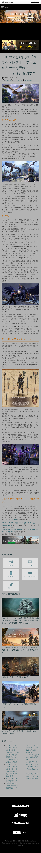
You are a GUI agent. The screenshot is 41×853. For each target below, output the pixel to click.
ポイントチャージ (35, 2)
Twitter (14, 519)
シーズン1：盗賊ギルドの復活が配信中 (32, 757)
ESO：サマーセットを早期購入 (12, 529)
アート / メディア (29, 565)
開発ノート (11, 588)
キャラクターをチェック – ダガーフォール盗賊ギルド (32, 776)
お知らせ (8, 80)
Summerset (28, 80)
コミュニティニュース (30, 576)
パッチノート (11, 576)
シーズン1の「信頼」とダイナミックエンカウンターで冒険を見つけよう (32, 766)
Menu (5, 7)
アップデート (17, 80)
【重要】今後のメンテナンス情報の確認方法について (12, 785)
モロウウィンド (10, 532)
